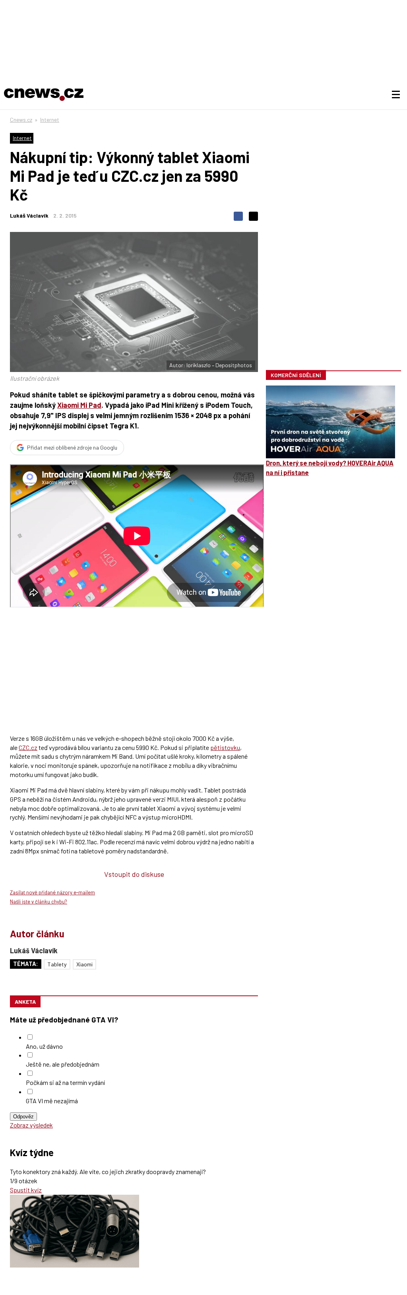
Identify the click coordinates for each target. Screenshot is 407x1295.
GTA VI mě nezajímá (52, 1100)
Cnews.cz (21, 119)
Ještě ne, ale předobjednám (62, 1064)
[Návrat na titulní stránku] (43, 94)
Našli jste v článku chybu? (38, 901)
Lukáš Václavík (29, 215)
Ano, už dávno (44, 1046)
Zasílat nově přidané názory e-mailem (52, 892)
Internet (49, 119)
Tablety (57, 964)
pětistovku (225, 747)
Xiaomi (84, 964)
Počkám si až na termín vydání (65, 1082)
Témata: (25, 963)
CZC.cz (28, 747)
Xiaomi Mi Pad (79, 405)
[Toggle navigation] (396, 95)
